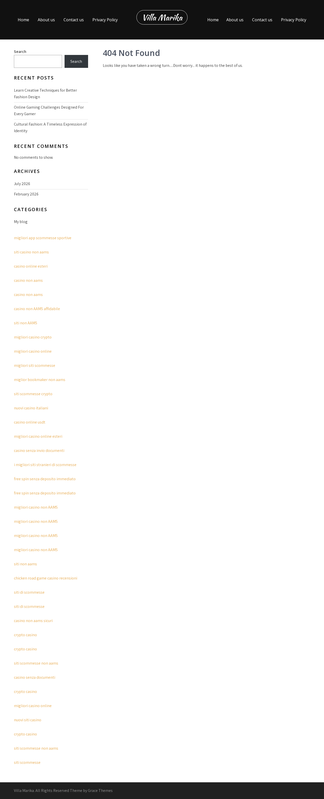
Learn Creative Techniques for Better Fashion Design (45, 93)
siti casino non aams (31, 252)
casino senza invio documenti (39, 450)
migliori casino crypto (33, 337)
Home (23, 20)
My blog (21, 221)
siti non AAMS (25, 323)
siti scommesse (27, 762)
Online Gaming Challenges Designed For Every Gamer (49, 110)
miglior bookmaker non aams (39, 379)
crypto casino (25, 634)
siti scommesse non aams (36, 663)
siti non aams (25, 564)
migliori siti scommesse (34, 365)
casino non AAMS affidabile (37, 308)
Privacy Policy (105, 20)
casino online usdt (29, 422)
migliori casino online (33, 351)
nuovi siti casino (27, 720)
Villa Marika (162, 17)
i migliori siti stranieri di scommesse (45, 464)
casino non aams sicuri (33, 620)
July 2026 (22, 183)
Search (20, 51)
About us (46, 20)
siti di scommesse (29, 592)
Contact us (74, 20)
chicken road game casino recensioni (45, 578)
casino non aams (28, 280)
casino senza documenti (34, 677)
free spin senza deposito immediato (45, 479)
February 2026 (26, 194)
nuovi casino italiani (31, 408)
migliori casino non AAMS (36, 507)
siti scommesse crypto (33, 393)
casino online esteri (31, 266)
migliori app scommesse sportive (42, 238)
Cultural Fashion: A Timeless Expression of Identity (50, 127)
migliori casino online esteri (38, 436)
